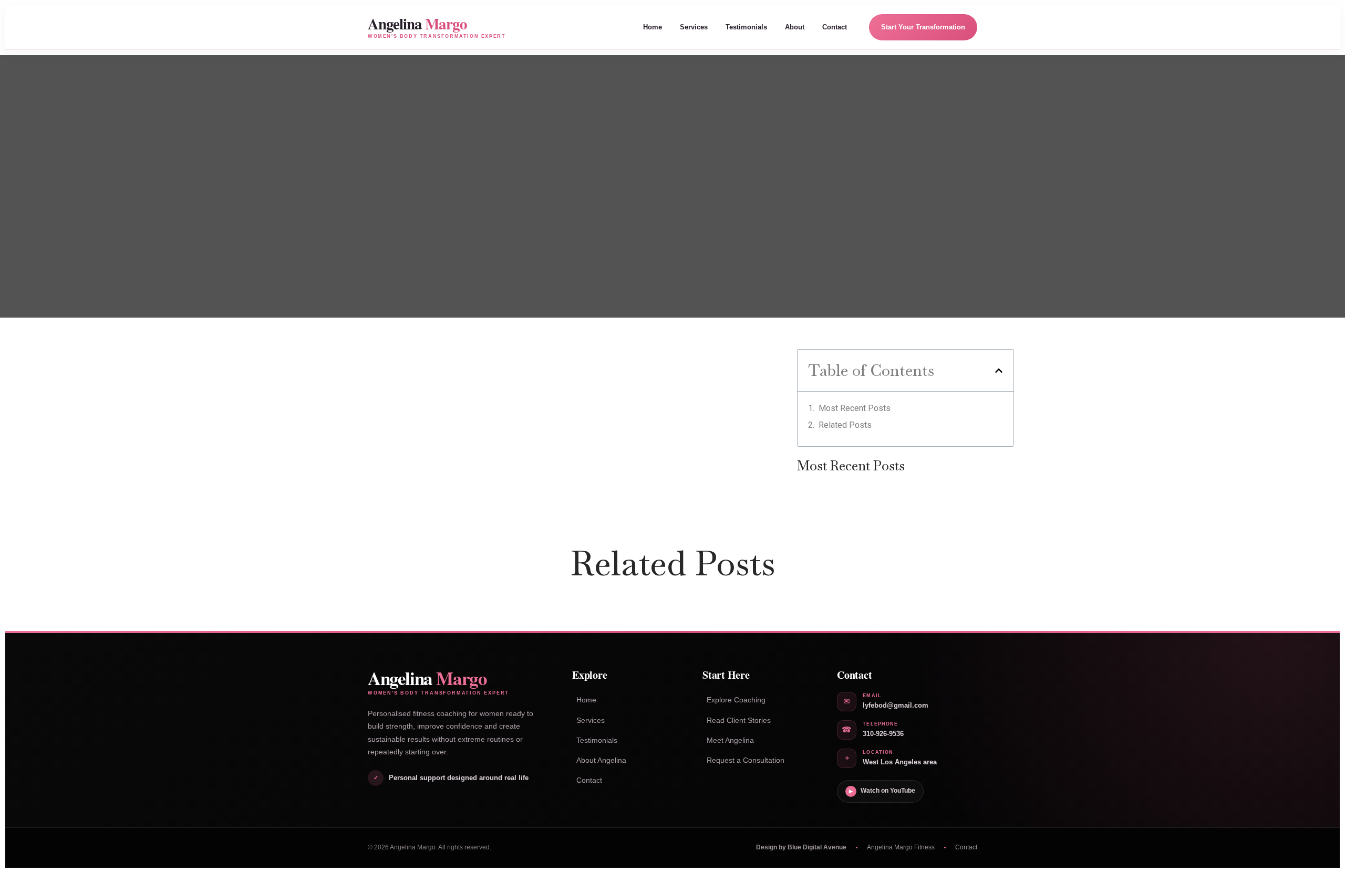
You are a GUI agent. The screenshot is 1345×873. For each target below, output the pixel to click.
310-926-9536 (883, 734)
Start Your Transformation (923, 27)
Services (694, 27)
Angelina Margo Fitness (901, 847)
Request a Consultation (745, 760)
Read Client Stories (739, 720)
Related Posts (845, 425)
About (794, 27)
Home (652, 27)
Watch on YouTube (882, 790)
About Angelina (601, 760)
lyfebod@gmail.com (895, 705)
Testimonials (746, 27)
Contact (834, 27)
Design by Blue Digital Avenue (801, 847)
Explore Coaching (736, 700)
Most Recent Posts (855, 408)
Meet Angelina (730, 740)
